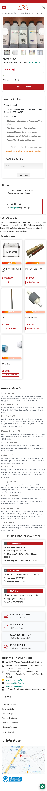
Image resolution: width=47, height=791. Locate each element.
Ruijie (13, 525)
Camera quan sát (6, 396)
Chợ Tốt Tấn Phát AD (14, 680)
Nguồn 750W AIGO (36, 501)
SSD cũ (7, 458)
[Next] (41, 31)
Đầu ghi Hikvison (23, 407)
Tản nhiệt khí (15, 487)
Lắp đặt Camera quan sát (9, 401)
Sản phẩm (14, 13)
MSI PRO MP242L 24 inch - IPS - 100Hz (17, 424)
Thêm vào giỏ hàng (23, 86)
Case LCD (33, 499)
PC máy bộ (4, 470)
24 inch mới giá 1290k (32, 419)
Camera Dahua (38, 398)
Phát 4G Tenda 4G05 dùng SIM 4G (13, 528)
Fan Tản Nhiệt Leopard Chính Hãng (32, 487)
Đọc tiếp (7, 282)
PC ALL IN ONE (13, 474)
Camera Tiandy (27, 398)
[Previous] (5, 31)
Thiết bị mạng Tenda (23, 525)
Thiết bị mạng (5, 525)
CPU (33, 436)
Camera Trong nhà (20, 396)
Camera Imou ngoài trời (13, 398)
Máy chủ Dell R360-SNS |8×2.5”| (28, 474)
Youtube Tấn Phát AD (14, 686)
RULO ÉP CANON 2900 (33, 269)
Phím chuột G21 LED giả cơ (22, 514)
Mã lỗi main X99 (25, 436)
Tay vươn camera (31, 410)
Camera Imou (31, 396)
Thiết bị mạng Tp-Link (38, 525)
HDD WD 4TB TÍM (28, 461)
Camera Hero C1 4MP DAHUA (28, 401)
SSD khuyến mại (17, 458)
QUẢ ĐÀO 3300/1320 (33, 318)
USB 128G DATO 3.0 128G (16, 463)
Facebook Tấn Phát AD (15, 683)
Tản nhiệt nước (19, 485)
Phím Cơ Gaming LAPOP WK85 (20, 511)
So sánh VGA (8, 450)
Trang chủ (5, 13)
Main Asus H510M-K (12, 436)
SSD (2, 458)
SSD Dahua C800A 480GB (32, 458)
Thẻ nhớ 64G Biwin (7, 410)
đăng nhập (15, 208)
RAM (37, 436)
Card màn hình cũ (21, 445)
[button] (4, 7)
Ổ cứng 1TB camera (36, 407)
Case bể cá (25, 499)
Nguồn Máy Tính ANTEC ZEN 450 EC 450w (15, 503)
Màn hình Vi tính (6, 419)
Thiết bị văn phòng (25, 13)
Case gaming (16, 499)
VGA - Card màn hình (8, 445)
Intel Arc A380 (8, 448)
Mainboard (5, 434)
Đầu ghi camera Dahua (8, 407)
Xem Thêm (23, 175)
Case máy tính (5, 499)
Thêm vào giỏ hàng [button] (34, 282)
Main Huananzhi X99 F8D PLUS (20, 434)
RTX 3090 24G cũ (20, 448)
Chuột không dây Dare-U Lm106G (25, 516)
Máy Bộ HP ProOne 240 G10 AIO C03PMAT (23, 470)
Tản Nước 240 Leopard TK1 (13, 492)
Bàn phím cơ (5, 511)
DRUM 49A (6, 364)
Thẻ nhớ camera (20, 410)
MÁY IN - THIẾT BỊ (39, 13)
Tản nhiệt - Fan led (7, 485)
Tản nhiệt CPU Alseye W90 (9, 490)
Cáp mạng (11, 530)
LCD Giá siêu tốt (18, 419)
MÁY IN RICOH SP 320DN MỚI (11, 270)
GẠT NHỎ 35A (7, 318)
